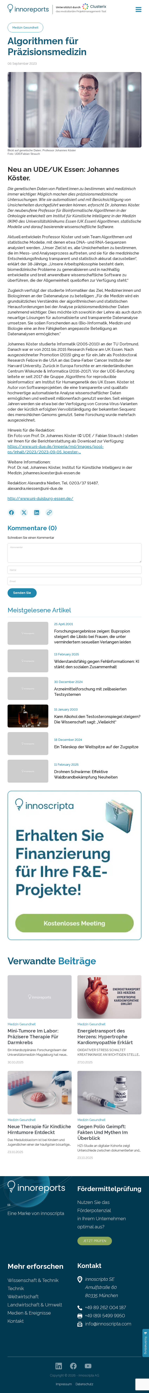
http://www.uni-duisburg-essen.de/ (40, 498)
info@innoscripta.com (108, 1324)
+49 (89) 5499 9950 (105, 1315)
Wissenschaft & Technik (33, 1280)
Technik (16, 1288)
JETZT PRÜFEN (94, 1241)
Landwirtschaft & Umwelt (35, 1305)
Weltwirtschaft (23, 1296)
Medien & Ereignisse (29, 1313)
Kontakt (16, 1321)
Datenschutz (84, 1384)
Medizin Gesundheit (25, 27)
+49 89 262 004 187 (105, 1307)
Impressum (64, 1384)
